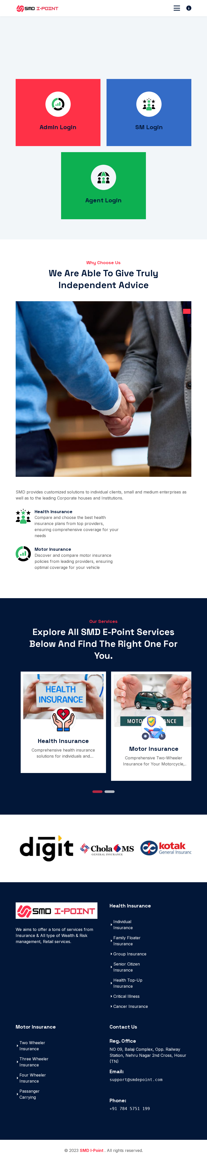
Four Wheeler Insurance (32, 1078)
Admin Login (58, 127)
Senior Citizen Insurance (126, 967)
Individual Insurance (123, 924)
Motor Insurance (148, 749)
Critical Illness (126, 996)
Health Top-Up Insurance (127, 983)
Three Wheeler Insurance (33, 1061)
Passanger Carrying (29, 1094)
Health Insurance (58, 741)
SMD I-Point (92, 1150)
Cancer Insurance (130, 1006)
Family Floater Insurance (127, 940)
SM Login (149, 127)
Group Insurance (129, 953)
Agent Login (103, 200)
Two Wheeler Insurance (32, 1045)
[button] (97, 791)
